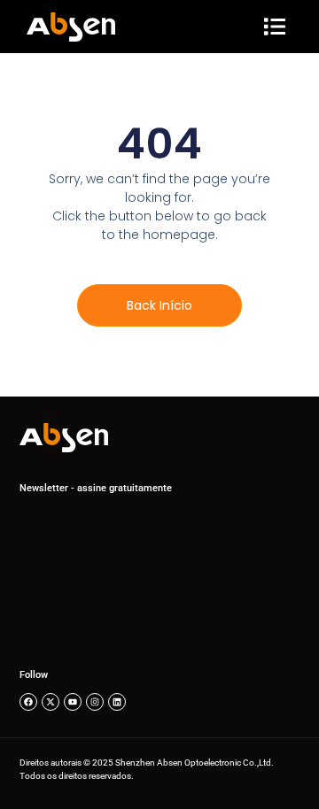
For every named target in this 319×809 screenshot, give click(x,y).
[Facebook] (28, 702)
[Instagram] (95, 702)
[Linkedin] (117, 702)
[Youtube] (73, 702)
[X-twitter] (50, 702)
